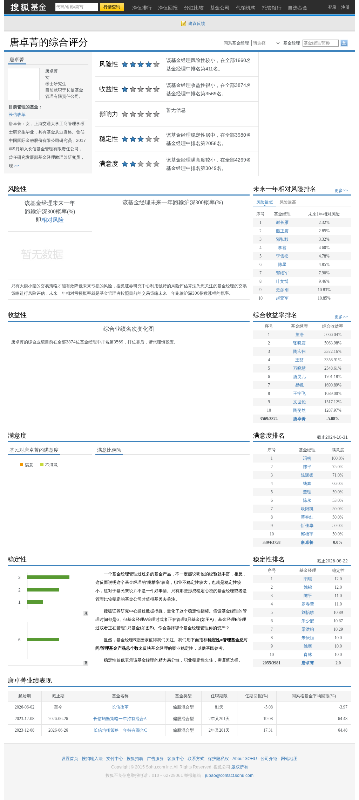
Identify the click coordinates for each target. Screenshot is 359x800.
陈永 (307, 500)
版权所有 (239, 767)
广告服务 (155, 758)
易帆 (299, 385)
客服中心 (175, 758)
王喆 (299, 359)
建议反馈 (196, 23)
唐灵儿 (299, 376)
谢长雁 (282, 222)
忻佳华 (307, 525)
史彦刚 (282, 289)
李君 (282, 247)
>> (16, 165)
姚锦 (308, 587)
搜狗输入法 (92, 758)
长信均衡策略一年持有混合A (120, 718)
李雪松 (282, 256)
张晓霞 (299, 343)
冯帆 (307, 458)
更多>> (341, 190)
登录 (332, 7)
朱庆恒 (308, 637)
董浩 (299, 334)
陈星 (282, 264)
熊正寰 (282, 230)
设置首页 (69, 758)
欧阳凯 (307, 508)
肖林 (308, 654)
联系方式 (196, 758)
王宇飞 (299, 393)
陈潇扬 (307, 475)
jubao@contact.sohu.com (229, 775)
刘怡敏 (308, 612)
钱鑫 (307, 483)
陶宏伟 (299, 351)
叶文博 (282, 281)
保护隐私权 (218, 758)
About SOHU (244, 758)
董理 (307, 492)
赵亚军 (282, 298)
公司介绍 (268, 758)
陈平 (307, 466)
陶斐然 (299, 410)
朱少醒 (308, 620)
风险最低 (264, 202)
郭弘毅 (282, 239)
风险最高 (287, 202)
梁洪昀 (308, 629)
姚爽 (308, 646)
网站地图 (289, 758)
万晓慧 (299, 368)
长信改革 (17, 114)
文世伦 (299, 401)
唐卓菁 (299, 418)
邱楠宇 (307, 534)
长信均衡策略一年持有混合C (120, 730)
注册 (345, 7)
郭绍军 (282, 273)
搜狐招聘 (135, 758)
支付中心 (114, 758)
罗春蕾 (308, 604)
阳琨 (308, 578)
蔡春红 (307, 517)
